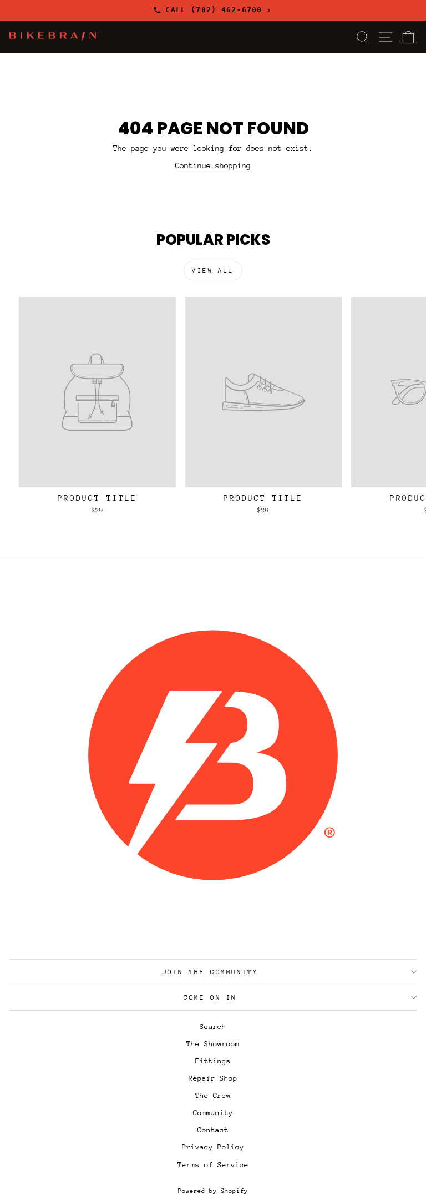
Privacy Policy (213, 1147)
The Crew (213, 1095)
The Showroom (213, 1044)
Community (213, 1112)
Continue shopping (213, 165)
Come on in (210, 997)
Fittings (213, 1061)
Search (213, 1026)
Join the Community (210, 972)
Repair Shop (213, 1078)
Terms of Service (213, 1165)
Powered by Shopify (213, 1190)
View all (213, 270)
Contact (213, 1130)
